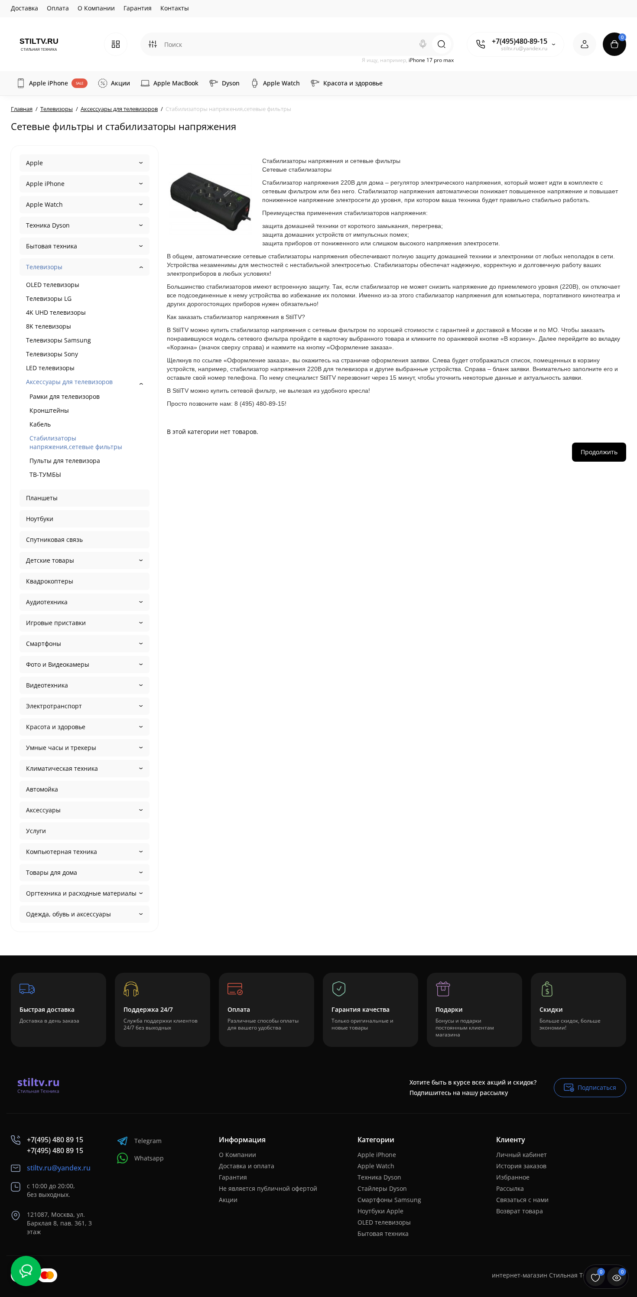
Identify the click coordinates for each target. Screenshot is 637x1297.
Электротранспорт (54, 706)
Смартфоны (43, 643)
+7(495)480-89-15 (519, 41)
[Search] (422, 44)
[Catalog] (115, 44)
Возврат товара (519, 1211)
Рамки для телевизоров (64, 396)
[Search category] (152, 44)
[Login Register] (584, 44)
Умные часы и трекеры (61, 747)
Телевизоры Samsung (58, 340)
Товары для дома (51, 872)
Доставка (24, 8)
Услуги (36, 831)
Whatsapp (149, 1158)
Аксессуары (43, 810)
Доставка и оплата (246, 1166)
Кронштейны (49, 410)
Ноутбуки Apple (380, 1211)
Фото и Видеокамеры (57, 664)
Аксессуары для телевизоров (69, 382)
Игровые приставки (56, 623)
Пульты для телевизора (64, 460)
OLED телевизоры (52, 284)
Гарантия (138, 8)
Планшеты (42, 498)
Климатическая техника (62, 768)
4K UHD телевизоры (56, 312)
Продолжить (599, 452)
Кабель (40, 424)
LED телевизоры (50, 368)
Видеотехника (47, 685)
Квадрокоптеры (49, 581)
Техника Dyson (48, 225)
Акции (228, 1200)
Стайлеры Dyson (382, 1188)
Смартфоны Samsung (389, 1200)
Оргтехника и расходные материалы (81, 893)
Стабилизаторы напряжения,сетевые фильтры (75, 442)
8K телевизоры (48, 326)
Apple (34, 163)
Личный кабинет (521, 1154)
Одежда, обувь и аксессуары (68, 914)
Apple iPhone (45, 183)
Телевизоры (44, 267)
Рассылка (510, 1188)
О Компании (96, 8)
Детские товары (50, 560)
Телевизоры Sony (52, 354)
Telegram (148, 1141)
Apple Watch (44, 204)
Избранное (513, 1177)
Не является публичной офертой (268, 1188)
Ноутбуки (39, 519)
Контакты (174, 8)
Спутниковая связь (54, 539)
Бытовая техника (51, 246)
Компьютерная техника (61, 851)
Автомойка (42, 789)
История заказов (521, 1166)
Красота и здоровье (55, 727)
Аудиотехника (47, 602)
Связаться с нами (522, 1200)
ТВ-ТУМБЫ (45, 474)
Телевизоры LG (49, 298)
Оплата (58, 8)
